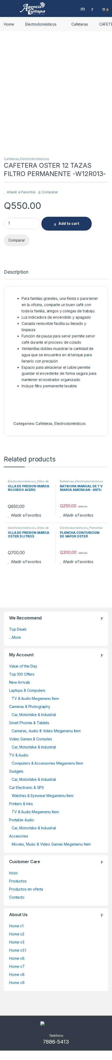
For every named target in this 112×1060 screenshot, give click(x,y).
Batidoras (67, 481)
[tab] (16, 274)
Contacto (16, 897)
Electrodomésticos (41, 24)
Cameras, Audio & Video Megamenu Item (46, 731)
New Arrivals (19, 682)
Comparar (50, 192)
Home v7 (16, 966)
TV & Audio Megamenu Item (35, 698)
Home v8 (16, 974)
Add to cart (68, 223)
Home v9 (16, 982)
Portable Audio (21, 820)
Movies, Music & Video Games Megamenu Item (51, 844)
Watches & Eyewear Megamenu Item (42, 795)
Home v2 (16, 934)
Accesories (18, 836)
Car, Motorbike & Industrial (34, 714)
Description (16, 272)
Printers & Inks (21, 803)
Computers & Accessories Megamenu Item (47, 763)
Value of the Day (23, 666)
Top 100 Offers (21, 674)
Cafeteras (79, 24)
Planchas (96, 528)
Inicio (13, 873)
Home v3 (16, 942)
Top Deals (18, 629)
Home (9, 24)
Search (83, 8)
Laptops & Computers (27, 690)
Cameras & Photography (29, 706)
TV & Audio (18, 755)
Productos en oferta (26, 889)
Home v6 (16, 958)
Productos (18, 881)
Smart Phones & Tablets (29, 723)
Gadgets (16, 771)
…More (15, 637)
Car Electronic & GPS (26, 787)
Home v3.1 (17, 950)
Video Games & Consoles (30, 739)
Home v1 (16, 926)
